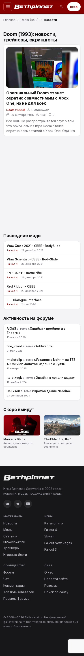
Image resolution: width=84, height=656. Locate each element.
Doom (47, 126)
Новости (10, 523)
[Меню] (7, 6)
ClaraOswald (40, 110)
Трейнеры (11, 548)
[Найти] (61, 6)
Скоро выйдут (18, 409)
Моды (8, 530)
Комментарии (14, 585)
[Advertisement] (42, 186)
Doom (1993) (15, 110)
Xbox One (53, 131)
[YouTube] (28, 504)
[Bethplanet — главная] (34, 6)
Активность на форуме (28, 318)
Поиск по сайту (56, 592)
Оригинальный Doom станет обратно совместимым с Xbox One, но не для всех (37, 98)
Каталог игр (53, 523)
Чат (6, 579)
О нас (48, 572)
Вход (74, 7)
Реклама (51, 585)
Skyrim (49, 536)
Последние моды (22, 235)
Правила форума (16, 598)
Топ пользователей (18, 592)
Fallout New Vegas (58, 543)
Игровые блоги (15, 554)
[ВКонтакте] (7, 504)
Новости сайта (56, 579)
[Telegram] (18, 504)
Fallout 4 (50, 530)
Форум (8, 572)
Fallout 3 (50, 549)
